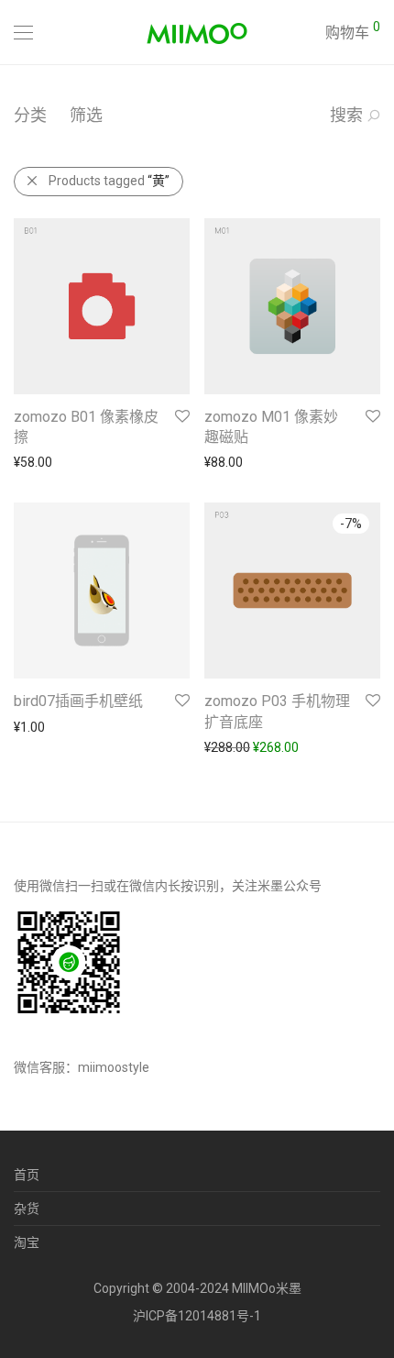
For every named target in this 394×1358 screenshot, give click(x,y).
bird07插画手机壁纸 (78, 701)
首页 (26, 1174)
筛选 (86, 115)
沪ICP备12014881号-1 (197, 1315)
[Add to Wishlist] (181, 417)
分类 (30, 115)
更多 (17, 462)
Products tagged (109, 180)
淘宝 (26, 1242)
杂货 (26, 1208)
